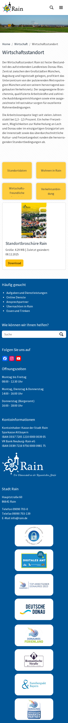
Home (6, 44)
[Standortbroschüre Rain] (34, 220)
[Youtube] (18, 358)
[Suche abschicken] (61, 334)
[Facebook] (5, 358)
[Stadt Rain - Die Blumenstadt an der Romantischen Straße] (12, 7)
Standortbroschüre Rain (26, 243)
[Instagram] (12, 358)
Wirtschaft (21, 44)
